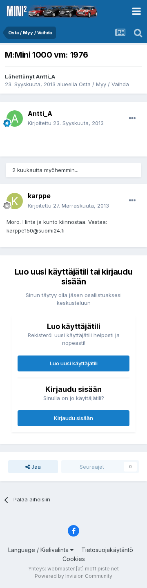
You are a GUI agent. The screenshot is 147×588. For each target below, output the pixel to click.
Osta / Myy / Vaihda (104, 84)
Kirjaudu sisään (73, 418)
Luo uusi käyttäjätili (74, 363)
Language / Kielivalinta (39, 549)
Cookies (73, 558)
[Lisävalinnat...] (132, 118)
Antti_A (45, 76)
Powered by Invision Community (73, 576)
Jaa (35, 466)
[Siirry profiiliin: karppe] (15, 201)
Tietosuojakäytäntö (107, 549)
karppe (39, 196)
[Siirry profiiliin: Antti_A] (15, 118)
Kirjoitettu (66, 123)
